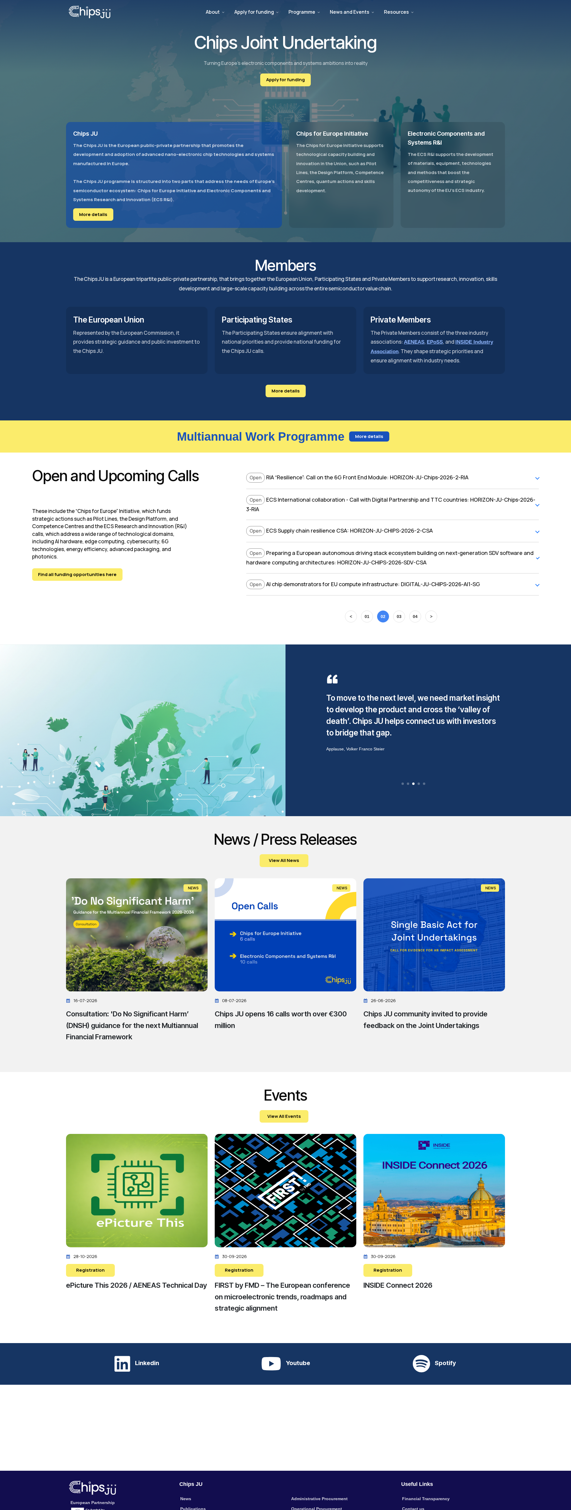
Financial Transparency (426, 1498)
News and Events (349, 12)
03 (399, 616)
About (213, 12)
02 (383, 616)
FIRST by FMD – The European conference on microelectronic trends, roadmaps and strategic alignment (282, 1296)
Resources (396, 12)
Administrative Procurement (319, 1498)
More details (93, 214)
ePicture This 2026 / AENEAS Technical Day (136, 1285)
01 (367, 616)
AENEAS (414, 342)
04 (415, 616)
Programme (301, 12)
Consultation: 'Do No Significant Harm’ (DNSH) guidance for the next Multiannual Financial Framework (132, 1025)
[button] (402, 784)
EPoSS (435, 342)
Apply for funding (254, 12)
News (185, 1498)
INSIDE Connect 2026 (397, 1285)
